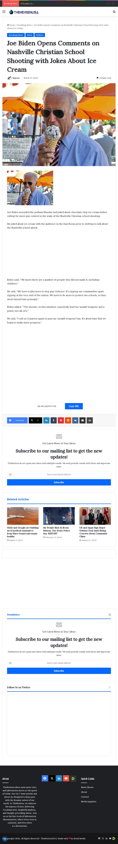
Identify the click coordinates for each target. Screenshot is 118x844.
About (84, 792)
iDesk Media (79, 838)
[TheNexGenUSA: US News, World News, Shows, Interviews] (24, 11)
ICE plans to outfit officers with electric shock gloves (46, 3)
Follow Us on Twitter (18, 687)
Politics (39, 35)
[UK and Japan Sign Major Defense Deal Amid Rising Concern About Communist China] (95, 516)
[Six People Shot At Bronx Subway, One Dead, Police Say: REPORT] (59, 516)
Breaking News (24, 25)
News (29, 35)
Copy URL (74, 406)
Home (12, 25)
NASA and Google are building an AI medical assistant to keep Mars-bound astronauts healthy (23, 532)
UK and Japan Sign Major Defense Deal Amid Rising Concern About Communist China (93, 532)
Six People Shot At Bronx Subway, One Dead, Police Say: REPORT (56, 530)
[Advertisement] (59, 255)
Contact (85, 796)
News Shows (87, 787)
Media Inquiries (88, 801)
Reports (16, 78)
